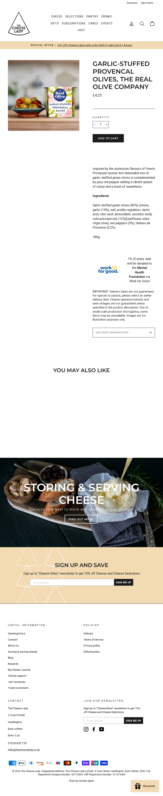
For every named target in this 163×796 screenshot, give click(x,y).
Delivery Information (112, 332)
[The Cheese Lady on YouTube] (101, 729)
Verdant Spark (86, 781)
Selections (74, 16)
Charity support (17, 675)
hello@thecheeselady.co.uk (24, 749)
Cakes (93, 23)
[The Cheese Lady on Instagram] (86, 729)
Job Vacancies (16, 681)
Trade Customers (18, 687)
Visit (81, 30)
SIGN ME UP (123, 582)
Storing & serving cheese (22, 651)
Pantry (92, 16)
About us (13, 645)
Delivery (88, 633)
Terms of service (93, 639)
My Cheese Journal (19, 669)
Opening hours (16, 633)
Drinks (106, 16)
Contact (12, 639)
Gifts (54, 23)
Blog (10, 657)
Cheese (56, 16)
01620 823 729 (17, 743)
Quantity (101, 117)
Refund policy (92, 651)
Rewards (132, 2)
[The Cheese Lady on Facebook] (93, 729)
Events (107, 23)
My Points (147, 2)
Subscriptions (73, 23)
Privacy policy (92, 645)
